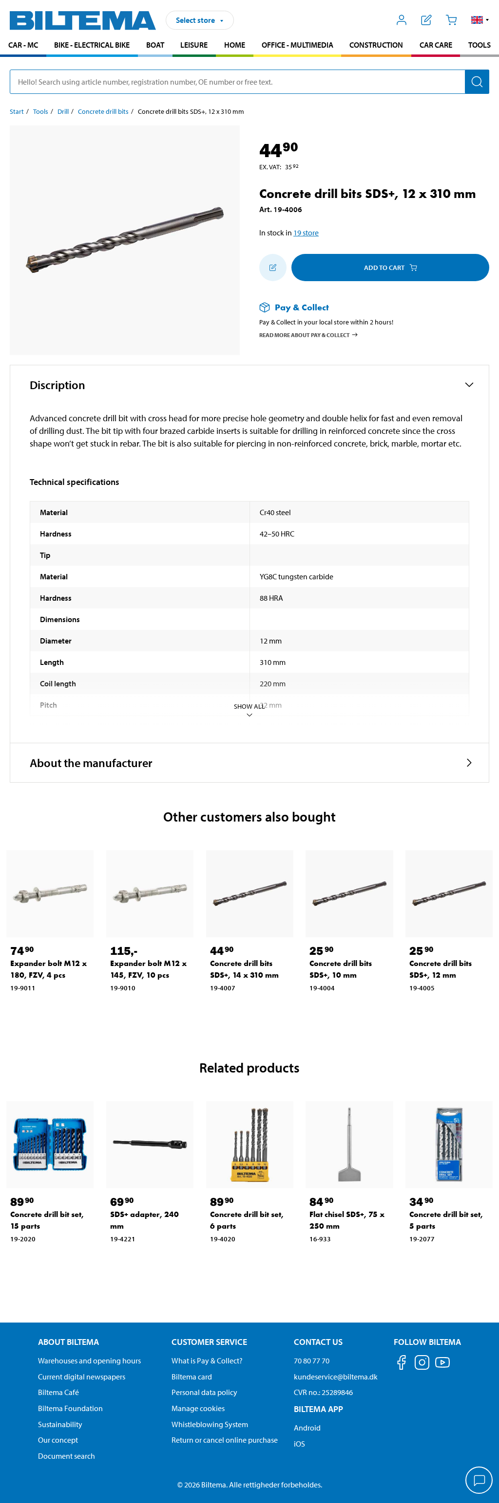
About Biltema (68, 1341)
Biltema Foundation (70, 1408)
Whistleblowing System (210, 1424)
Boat (155, 45)
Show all (249, 706)
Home (234, 45)
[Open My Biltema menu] (401, 20)
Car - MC (23, 45)
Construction (376, 45)
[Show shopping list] (426, 20)
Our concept (58, 1440)
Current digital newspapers (81, 1376)
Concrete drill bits (103, 111)
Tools (479, 45)
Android (307, 1427)
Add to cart (384, 267)
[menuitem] (23, 46)
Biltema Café (58, 1392)
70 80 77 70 (311, 1360)
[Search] (477, 82)
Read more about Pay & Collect (304, 334)
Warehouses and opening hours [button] (89, 1360)
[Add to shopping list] (273, 267)
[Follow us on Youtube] (442, 1367)
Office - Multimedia (297, 45)
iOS (299, 1444)
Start (17, 111)
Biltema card (192, 1376)
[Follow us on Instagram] (422, 1364)
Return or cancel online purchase (225, 1440)
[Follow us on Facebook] (401, 1364)
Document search (66, 1456)
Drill (63, 111)
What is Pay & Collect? (207, 1360)
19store (306, 232)
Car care (436, 45)
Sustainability (60, 1424)
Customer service (209, 1341)
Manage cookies (198, 1408)
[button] (480, 20)
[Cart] (451, 20)
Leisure (194, 45)
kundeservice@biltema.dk (336, 1376)
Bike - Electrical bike (92, 45)
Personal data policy (204, 1392)
